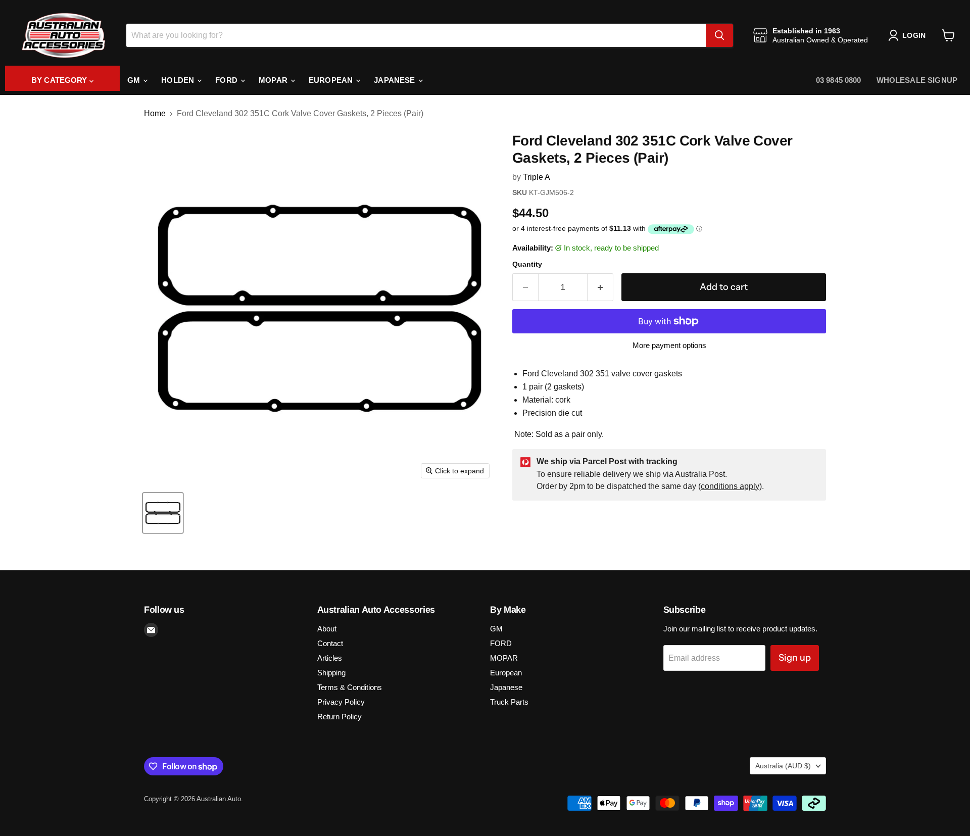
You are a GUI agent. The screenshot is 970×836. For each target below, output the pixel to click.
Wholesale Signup (917, 80)
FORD (227, 80)
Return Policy (339, 716)
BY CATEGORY (60, 80)
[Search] (719, 35)
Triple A (536, 177)
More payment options (669, 345)
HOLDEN (178, 80)
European (332, 80)
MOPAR (274, 80)
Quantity (527, 264)
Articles (329, 658)
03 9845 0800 (838, 80)
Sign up (795, 657)
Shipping (331, 672)
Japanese (395, 80)
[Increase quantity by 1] (600, 287)
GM (134, 80)
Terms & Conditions (349, 687)
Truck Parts (509, 702)
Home (155, 113)
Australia (783, 766)
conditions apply (730, 486)
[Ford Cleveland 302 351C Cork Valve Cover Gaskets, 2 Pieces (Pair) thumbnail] (163, 513)
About (326, 628)
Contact (330, 643)
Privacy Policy (341, 702)
